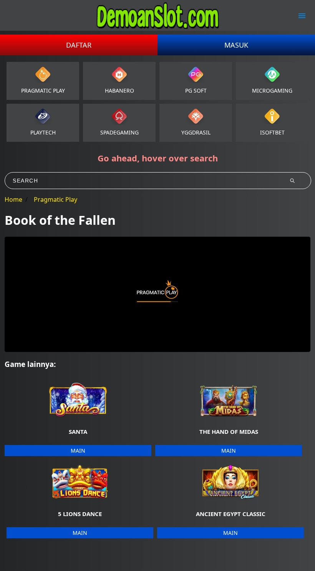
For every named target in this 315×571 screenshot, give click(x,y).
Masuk (236, 45)
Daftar (78, 45)
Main (78, 450)
